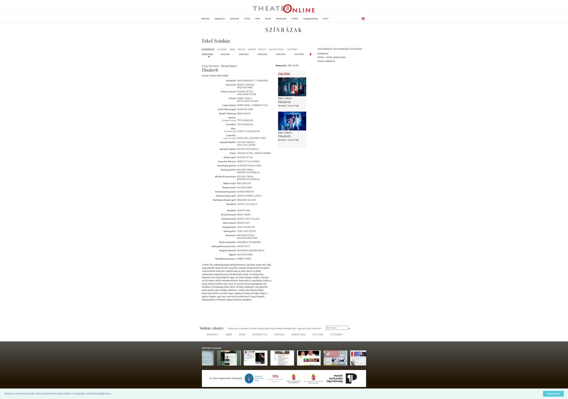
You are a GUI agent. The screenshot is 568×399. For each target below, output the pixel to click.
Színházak (234, 18)
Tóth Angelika (245, 120)
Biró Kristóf (244, 183)
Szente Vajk (243, 210)
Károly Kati (243, 222)
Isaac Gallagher (246, 144)
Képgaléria (219, 18)
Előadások (208, 50)
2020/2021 (244, 54)
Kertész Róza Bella (248, 149)
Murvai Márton (245, 191)
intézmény (336, 335)
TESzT (326, 18)
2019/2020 (262, 54)
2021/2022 (225, 54)
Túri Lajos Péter (246, 231)
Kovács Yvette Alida (248, 218)
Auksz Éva (242, 138)
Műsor (252, 50)
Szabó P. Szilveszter (248, 131)
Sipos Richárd (245, 254)
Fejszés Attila (245, 157)
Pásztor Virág (245, 87)
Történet (292, 50)
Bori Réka (262, 80)
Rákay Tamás (244, 214)
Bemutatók (281, 18)
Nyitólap (205, 18)
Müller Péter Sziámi (219, 75)
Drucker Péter (245, 235)
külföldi (279, 335)
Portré (247, 18)
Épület (262, 50)
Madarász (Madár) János (250, 250)
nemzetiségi (298, 335)
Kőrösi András (263, 153)
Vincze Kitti (243, 246)
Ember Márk (243, 105)
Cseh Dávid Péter (246, 94)
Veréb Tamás (244, 98)
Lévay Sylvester (246, 227)
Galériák (222, 50)
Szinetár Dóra (245, 109)
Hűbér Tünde (244, 258)
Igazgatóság (276, 50)
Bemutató (281, 65)
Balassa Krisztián (247, 238)
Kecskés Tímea (258, 138)
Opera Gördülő (326, 61)
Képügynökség (310, 18)
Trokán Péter (245, 153)
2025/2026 (207, 54)
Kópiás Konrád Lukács (249, 195)
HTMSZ (294, 18)
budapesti (212, 335)
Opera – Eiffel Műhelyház (331, 57)
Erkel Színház (285, 98)
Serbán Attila (260, 105)
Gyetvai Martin (245, 142)
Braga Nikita (244, 113)
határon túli (260, 335)
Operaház (323, 54)
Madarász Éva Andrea (249, 242)
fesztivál (318, 335)
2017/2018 (299, 54)
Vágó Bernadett (246, 80)
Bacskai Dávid (244, 187)
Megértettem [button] (553, 393)
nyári (242, 335)
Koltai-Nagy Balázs (248, 101)
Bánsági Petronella (248, 172)
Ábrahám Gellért (246, 200)
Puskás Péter (244, 91)
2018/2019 (280, 54)
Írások (268, 18)
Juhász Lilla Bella (247, 204)
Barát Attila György (248, 161)
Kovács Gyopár (245, 84)
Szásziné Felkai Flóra (249, 165)
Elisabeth (284, 102)
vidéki (229, 335)
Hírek (257, 18)
